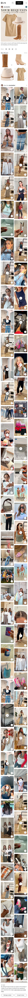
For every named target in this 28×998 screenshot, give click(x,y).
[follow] (26, 7)
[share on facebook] (6, 49)
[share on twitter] (12, 49)
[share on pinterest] (9, 49)
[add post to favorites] (25, 39)
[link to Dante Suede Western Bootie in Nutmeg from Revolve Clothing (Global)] (20, 60)
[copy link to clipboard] (16, 49)
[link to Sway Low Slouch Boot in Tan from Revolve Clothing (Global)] (7, 60)
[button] (26, 3)
